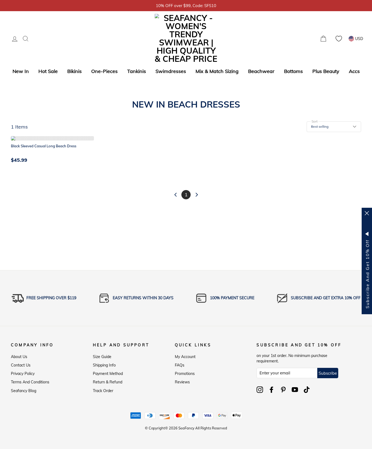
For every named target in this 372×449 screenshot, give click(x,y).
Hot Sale (48, 71)
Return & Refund (107, 382)
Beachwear (261, 71)
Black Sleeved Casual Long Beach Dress (43, 146)
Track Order (103, 390)
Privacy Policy (23, 373)
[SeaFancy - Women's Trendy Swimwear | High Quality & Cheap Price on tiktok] (306, 389)
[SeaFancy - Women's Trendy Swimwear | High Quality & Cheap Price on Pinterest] (283, 389)
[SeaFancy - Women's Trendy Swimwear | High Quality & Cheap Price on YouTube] (295, 389)
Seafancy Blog (23, 390)
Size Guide (102, 356)
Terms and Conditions (30, 382)
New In (21, 71)
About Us (19, 356)
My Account (185, 356)
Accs (354, 71)
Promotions (185, 373)
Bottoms (293, 71)
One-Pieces (104, 71)
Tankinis (136, 71)
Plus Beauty (325, 71)
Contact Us (21, 365)
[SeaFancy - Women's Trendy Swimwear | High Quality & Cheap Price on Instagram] (260, 389)
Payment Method (108, 373)
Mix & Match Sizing (217, 71)
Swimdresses (170, 71)
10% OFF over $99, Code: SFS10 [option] (186, 5)
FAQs (179, 365)
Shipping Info (104, 365)
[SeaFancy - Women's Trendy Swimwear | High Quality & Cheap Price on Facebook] (271, 389)
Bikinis (74, 71)
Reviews (182, 382)
